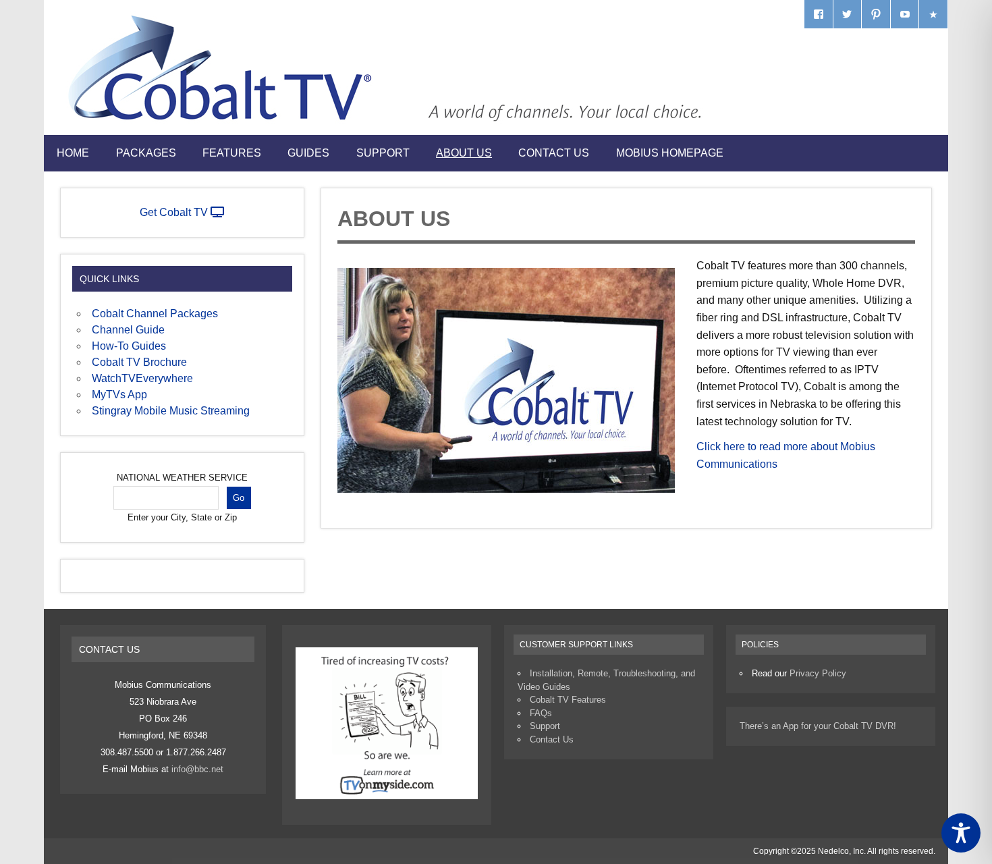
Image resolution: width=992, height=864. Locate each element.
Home (73, 153)
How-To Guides (129, 346)
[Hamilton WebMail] (933, 14)
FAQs (541, 713)
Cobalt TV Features (568, 700)
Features (231, 153)
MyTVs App (119, 394)
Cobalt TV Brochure (139, 362)
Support (383, 153)
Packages (146, 153)
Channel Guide (128, 329)
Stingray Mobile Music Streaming (171, 410)
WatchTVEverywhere (142, 378)
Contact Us (553, 153)
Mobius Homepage (669, 153)
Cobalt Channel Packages (155, 313)
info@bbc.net (197, 769)
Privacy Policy (818, 673)
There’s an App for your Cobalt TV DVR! (818, 726)
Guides (308, 153)
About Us (464, 153)
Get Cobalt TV (175, 212)
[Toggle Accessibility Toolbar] (961, 833)
